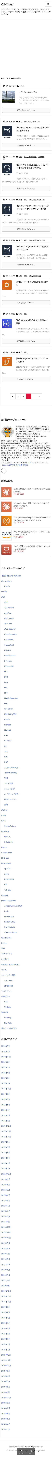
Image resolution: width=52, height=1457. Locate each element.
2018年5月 (5, 1419)
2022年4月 (5, 1206)
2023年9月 (5, 1142)
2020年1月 (5, 1349)
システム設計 (9, 789)
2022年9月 (5, 1179)
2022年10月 (6, 1174)
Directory (8, 661)
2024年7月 (5, 1099)
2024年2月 (5, 1121)
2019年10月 (6, 1365)
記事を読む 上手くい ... (26, 110)
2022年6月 (5, 1195)
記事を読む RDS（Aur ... (26, 341)
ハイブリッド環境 (11, 794)
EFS (5, 687)
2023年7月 (5, 1147)
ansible (4, 592)
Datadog (7, 1018)
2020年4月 (5, 1333)
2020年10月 (6, 1302)
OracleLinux (9, 916)
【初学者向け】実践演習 (11, 576)
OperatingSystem (8, 900)
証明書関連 (8, 986)
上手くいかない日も (28, 92)
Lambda (41, 157)
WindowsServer (10, 932)
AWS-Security (10, 629)
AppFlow (7, 613)
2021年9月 (5, 1243)
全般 (6, 805)
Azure (3, 815)
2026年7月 (5, 1046)
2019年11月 (6, 1360)
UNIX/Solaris (9, 927)
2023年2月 (5, 1163)
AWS (20, 121)
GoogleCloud (6, 852)
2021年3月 (5, 1275)
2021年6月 (5, 1259)
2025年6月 (5, 1073)
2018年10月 (6, 1397)
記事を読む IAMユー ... (26, 303)
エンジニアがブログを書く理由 (15, 465)
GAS (6, 1002)
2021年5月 (5, 1264)
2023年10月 (6, 1136)
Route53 (7, 741)
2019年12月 (6, 1355)
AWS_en (4, 810)
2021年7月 (5, 1254)
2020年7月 (5, 1318)
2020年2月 (5, 1344)
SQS (6, 762)
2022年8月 (5, 1184)
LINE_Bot (5, 858)
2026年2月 (5, 1051)
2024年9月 (5, 1094)
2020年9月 (5, 1307)
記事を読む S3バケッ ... (26, 145)
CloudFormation (10, 634)
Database (5, 831)
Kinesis (7, 719)
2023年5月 (5, 1158)
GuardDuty (8, 709)
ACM (6, 602)
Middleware (6, 863)
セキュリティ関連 (8, 975)
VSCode (7, 1007)
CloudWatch (9, 645)
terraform (5, 959)
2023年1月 (5, 1168)
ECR (6, 677)
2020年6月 (5, 1323)
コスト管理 (8, 783)
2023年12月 (6, 1126)
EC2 (25, 200)
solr (5, 884)
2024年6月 (5, 1105)
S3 (39, 121)
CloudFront (8, 639)
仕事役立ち (5, 996)
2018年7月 (5, 1408)
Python (4, 943)
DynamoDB (9, 666)
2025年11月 (6, 1057)
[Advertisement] (26, 47)
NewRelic (8, 1023)
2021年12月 (6, 1227)
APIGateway (9, 608)
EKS (6, 693)
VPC (6, 778)
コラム (21, 86)
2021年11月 (6, 1232)
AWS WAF (8, 624)
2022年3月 (5, 1211)
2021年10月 (6, 1238)
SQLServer (8, 842)
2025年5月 (5, 1078)
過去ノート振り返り (9, 1028)
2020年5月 (5, 1328)
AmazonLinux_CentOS (13, 906)
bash (6, 911)
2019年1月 (5, 1392)
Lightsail (7, 730)
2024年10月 (6, 1089)
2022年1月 (5, 1222)
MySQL (7, 837)
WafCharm (8, 980)
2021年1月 (5, 1286)
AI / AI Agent (6, 581)
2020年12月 (6, 1291)
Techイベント (6, 954)
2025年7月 (5, 1067)
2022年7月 (5, 1190)
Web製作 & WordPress (10, 964)
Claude (7, 586)
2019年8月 (5, 1376)
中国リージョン (10, 799)
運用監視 (4, 1012)
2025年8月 (5, 1062)
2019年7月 (5, 1381)
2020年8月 (5, 1312)
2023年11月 (6, 1131)
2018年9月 (5, 1403)
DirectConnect (10, 655)
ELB (5, 703)
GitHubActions (10, 826)
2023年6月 (5, 1152)
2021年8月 (5, 1248)
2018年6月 (5, 1413)
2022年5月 (5, 1200)
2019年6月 (5, 1387)
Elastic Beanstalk (11, 698)
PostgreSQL (9, 879)
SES (6, 751)
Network (4, 895)
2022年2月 (5, 1216)
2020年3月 (5, 1339)
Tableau (7, 890)
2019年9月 (5, 1371)
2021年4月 (5, 1270)
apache (7, 868)
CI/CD (3, 821)
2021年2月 (5, 1280)
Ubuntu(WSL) (9, 922)
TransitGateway (10, 773)
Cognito (7, 650)
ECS (6, 682)
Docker (4, 847)
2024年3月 (5, 1115)
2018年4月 (5, 1424)
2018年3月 (5, 1429)
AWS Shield (9, 618)
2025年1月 (5, 1083)
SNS (6, 757)
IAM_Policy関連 (30, 121)
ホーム (5, 78)
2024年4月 (5, 1110)
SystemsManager (11, 767)
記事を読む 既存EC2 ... (26, 379)
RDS (25, 314)
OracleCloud (6, 938)
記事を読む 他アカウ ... (26, 188)
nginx (6, 874)
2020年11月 (6, 1296)
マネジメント (6, 991)
